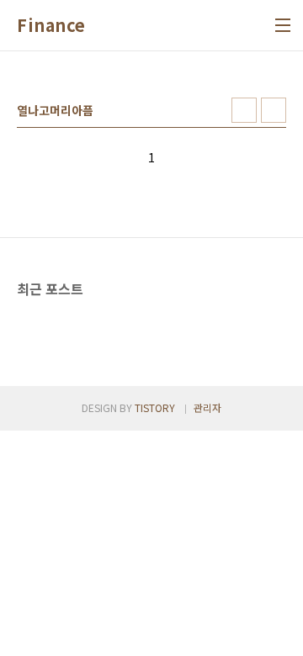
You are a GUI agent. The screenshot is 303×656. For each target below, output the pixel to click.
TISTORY (155, 407)
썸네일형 (244, 110)
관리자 (207, 407)
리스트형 (273, 110)
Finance (51, 25)
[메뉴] (283, 25)
